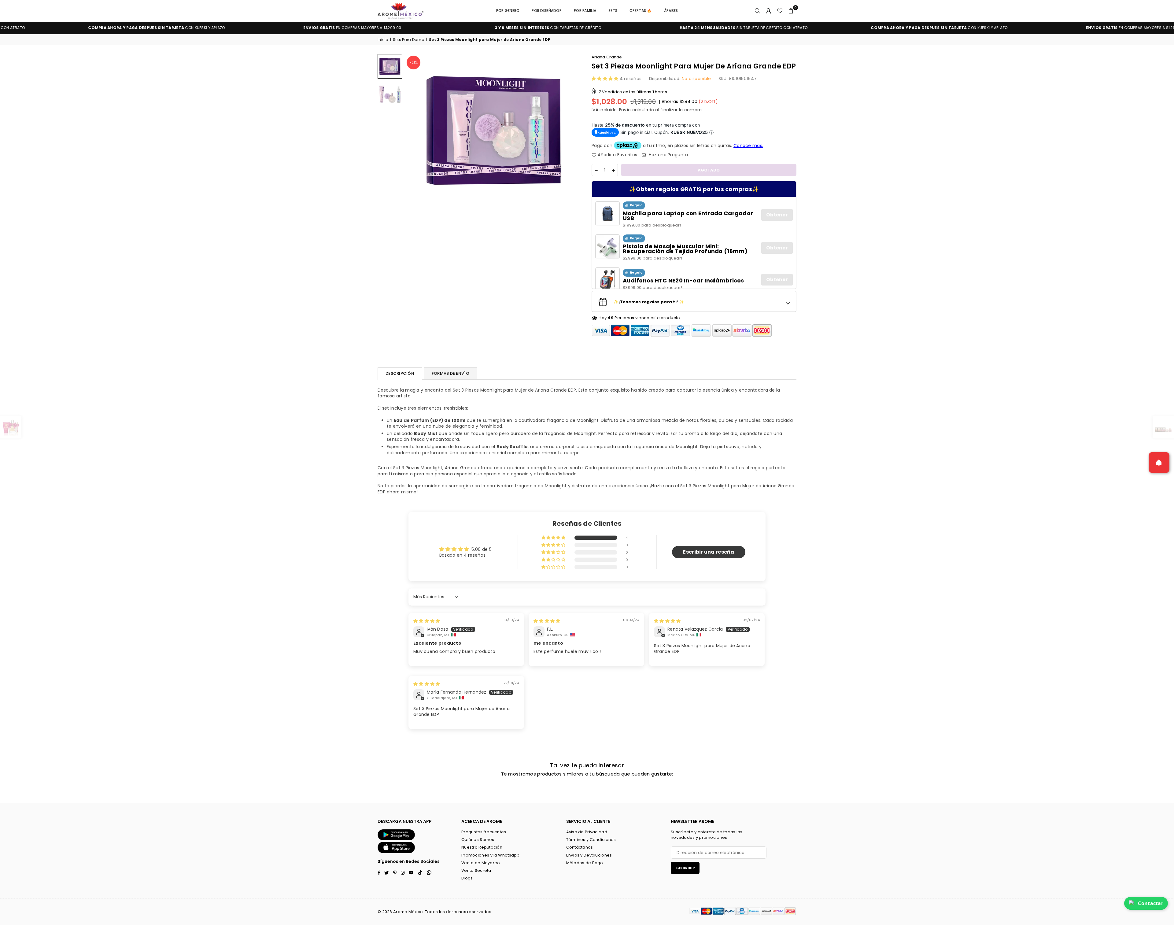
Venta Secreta (476, 870)
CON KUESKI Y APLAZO (844, 27)
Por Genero (508, 10)
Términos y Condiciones (591, 839)
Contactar (1150, 903)
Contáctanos (579, 847)
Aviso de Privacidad (586, 832)
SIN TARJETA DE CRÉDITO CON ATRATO (649, 27)
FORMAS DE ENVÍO (450, 373)
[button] (790, 10)
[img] (426, 621)
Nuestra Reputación (481, 847)
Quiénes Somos (477, 839)
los (442, 912)
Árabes (671, 10)
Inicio (383, 39)
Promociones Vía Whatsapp (490, 855)
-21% (414, 62)
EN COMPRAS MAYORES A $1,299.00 (257, 27)
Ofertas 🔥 (640, 10)
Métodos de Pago (584, 863)
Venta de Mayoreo (480, 863)
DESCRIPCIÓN (400, 373)
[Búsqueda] (757, 10)
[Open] (1159, 462)
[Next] (574, 130)
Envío (625, 110)
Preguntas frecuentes (483, 832)
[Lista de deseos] (779, 10)
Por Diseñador (547, 10)
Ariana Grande (607, 57)
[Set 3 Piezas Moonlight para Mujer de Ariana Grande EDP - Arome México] (390, 66)
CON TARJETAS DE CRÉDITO (453, 27)
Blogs (467, 878)
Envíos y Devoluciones (589, 855)
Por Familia (585, 10)
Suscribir (685, 867)
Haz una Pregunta (668, 155)
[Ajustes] (768, 10)
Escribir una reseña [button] (708, 551)
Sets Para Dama (408, 39)
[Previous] (413, 130)
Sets (612, 10)
